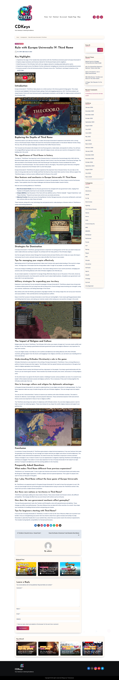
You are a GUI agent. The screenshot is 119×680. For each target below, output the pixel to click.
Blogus (64, 678)
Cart (50, 17)
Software (87, 267)
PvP (86, 245)
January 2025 (89, 151)
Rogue (87, 253)
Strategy (87, 278)
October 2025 (89, 118)
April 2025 (88, 140)
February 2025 (89, 147)
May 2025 (88, 136)
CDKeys (22, 27)
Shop (79, 17)
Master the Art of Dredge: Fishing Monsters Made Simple (93, 62)
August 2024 (88, 169)
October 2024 (89, 162)
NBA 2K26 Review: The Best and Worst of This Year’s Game (94, 77)
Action (87, 187)
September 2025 (89, 122)
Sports (87, 271)
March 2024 (88, 177)
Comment (19, 588)
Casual (87, 194)
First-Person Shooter (91, 209)
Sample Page (72, 17)
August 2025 (88, 125)
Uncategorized (19, 43)
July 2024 (88, 173)
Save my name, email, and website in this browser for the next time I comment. (38, 624)
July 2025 (88, 129)
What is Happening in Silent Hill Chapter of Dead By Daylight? (48, 572)
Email (18, 614)
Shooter (87, 260)
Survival (87, 282)
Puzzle (87, 242)
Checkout (56, 17)
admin (20, 51)
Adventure (88, 191)
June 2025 (88, 133)
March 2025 (88, 144)
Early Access (88, 202)
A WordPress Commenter (91, 93)
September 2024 (89, 166)
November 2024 (89, 158)
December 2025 (89, 111)
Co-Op (87, 198)
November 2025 (89, 114)
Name (18, 608)
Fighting (87, 205)
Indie (86, 220)
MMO (86, 227)
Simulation (88, 264)
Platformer (88, 238)
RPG (86, 256)
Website (19, 619)
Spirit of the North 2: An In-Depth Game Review (92, 72)
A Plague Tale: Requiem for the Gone (93, 83)
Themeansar (70, 678)
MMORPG (87, 231)
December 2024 (89, 155)
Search (87, 45)
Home (46, 17)
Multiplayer (88, 234)
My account (63, 17)
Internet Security (90, 223)
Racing (87, 249)
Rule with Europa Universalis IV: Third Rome (44, 47)
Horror (87, 216)
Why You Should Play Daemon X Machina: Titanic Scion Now (93, 67)
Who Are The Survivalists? (69, 571)
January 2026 (89, 107)
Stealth (87, 275)
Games (87, 213)
